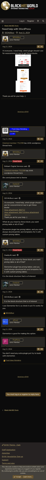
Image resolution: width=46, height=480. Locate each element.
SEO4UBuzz (9, 33)
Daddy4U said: (10, 255)
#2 (42, 139)
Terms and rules (8, 463)
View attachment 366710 (14, 212)
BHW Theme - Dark (12, 445)
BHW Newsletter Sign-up (12, 456)
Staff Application (8, 450)
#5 (42, 250)
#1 (42, 47)
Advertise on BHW (23, 112)
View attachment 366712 (14, 210)
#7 (42, 329)
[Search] (43, 21)
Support (5, 460)
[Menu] (2, 21)
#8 (42, 349)
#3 (42, 161)
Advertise (6, 453)
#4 (42, 193)
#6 (42, 292)
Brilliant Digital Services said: (15, 166)
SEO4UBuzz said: (11, 198)
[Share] (38, 46)
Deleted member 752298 (12, 143)
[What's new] (38, 21)
